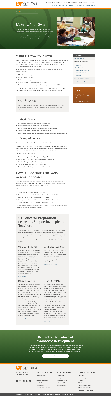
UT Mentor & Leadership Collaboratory (81, 64)
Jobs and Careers (41, 375)
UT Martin (46, 322)
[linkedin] (24, 381)
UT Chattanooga (82, 378)
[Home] (27, 4)
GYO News (78, 75)
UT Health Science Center (84, 385)
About (53, 5)
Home (17, 11)
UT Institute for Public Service (85, 390)
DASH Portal (60, 375)
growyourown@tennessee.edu (82, 101)
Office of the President (42, 380)
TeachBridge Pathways (81, 67)
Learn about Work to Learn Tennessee (55, 356)
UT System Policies (72, 2)
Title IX (44, 394)
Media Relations (40, 385)
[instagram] (20, 381)
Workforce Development (81, 78)
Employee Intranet (83, 2)
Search (92, 2)
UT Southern (21, 318)
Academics (62, 5)
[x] (27, 381)
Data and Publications (80, 72)
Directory (58, 2)
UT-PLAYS (34, 258)
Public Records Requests (43, 387)
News (64, 2)
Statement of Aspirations (67, 394)
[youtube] (30, 381)
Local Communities (80, 82)
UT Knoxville (21, 276)
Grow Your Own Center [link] (32, 11)
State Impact (90, 5)
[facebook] (17, 381)
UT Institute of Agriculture (85, 387)
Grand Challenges (79, 58)
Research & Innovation (75, 5)
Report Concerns (61, 385)
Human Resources (62, 380)
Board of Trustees (41, 382)
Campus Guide (49, 2)
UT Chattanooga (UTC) (50, 264)
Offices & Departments (42, 378)
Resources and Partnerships (82, 70)
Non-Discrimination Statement (54, 394)
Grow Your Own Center (81, 61)
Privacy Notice (38, 394)
